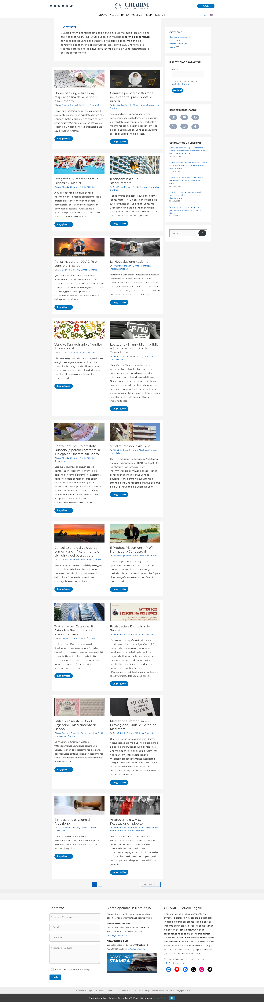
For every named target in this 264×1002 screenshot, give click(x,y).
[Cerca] (202, 233)
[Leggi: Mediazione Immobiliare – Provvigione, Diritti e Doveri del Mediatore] (135, 706)
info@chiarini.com (174, 963)
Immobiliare (116, 359)
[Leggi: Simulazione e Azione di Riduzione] (79, 805)
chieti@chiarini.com (134, 949)
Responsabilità (84, 559)
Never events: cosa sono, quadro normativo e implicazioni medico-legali (185, 210)
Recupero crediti (135, 830)
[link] (211, 15)
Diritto (84, 105)
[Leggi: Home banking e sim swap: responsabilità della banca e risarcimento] (79, 78)
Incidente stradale (119, 268)
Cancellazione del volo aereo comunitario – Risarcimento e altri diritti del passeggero (76, 551)
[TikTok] (71, 6)
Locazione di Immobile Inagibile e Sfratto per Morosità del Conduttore (134, 348)
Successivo (150, 884)
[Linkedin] (51, 6)
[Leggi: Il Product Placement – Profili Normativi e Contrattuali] (135, 533)
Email (175, 69)
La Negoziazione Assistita (129, 261)
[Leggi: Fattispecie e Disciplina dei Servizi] (135, 612)
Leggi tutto (65, 139)
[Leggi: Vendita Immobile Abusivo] (135, 431)
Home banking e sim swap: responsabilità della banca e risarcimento (75, 97)
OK (171, 998)
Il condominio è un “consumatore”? (124, 181)
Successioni (60, 461)
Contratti (94, 105)
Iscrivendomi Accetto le (184, 82)
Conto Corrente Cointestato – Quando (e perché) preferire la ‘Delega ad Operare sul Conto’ (77, 450)
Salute (83, 187)
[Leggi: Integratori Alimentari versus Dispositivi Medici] (79, 164)
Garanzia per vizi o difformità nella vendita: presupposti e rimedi (131, 97)
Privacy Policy (159, 998)
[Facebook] (59, 6)
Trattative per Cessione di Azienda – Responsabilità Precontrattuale (73, 630)
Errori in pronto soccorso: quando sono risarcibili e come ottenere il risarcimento (185, 195)
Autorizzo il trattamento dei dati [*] (72, 969)
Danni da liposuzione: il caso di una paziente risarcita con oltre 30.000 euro (186, 180)
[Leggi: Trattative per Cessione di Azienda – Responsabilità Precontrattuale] (79, 612)
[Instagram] (67, 6)
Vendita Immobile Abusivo (130, 446)
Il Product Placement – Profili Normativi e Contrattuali (132, 550)
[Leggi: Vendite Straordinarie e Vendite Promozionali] (79, 330)
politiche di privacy (181, 84)
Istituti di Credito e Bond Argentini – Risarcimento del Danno (76, 725)
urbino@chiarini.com (117, 935)
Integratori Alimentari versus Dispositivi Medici (76, 181)
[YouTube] (55, 6)
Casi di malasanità (178, 37)
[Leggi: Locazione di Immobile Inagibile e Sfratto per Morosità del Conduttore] (135, 330)
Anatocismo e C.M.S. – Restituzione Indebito (126, 822)
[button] (206, 6)
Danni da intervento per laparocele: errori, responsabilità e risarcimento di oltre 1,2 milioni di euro (187, 151)
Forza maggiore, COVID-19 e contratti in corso (75, 263)
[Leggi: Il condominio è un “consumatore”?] (135, 164)
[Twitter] (63, 6)
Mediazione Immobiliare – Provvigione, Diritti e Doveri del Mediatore (133, 725)
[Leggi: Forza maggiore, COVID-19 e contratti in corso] (79, 247)
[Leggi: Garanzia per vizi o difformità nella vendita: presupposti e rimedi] (135, 78)
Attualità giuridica (150, 105)
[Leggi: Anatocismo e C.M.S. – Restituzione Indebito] (135, 805)
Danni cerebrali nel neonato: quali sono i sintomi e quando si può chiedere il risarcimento (188, 165)
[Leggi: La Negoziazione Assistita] (135, 247)
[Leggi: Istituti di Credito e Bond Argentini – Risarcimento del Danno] (79, 706)
